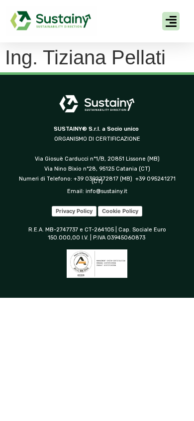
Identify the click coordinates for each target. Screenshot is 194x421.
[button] (171, 21)
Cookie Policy (120, 211)
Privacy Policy (74, 211)
